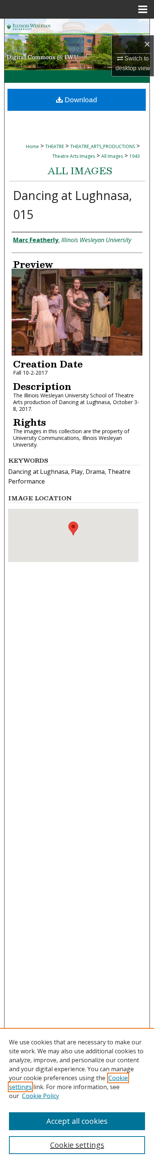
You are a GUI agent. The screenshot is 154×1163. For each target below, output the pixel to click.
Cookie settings (77, 1145)
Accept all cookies (77, 1121)
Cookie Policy (40, 1096)
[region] (77, 1095)
